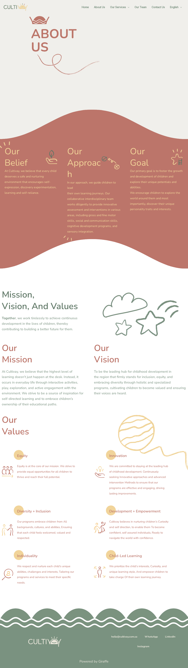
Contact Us (158, 7)
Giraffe (103, 661)
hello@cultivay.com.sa (124, 636)
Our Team (141, 7)
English (174, 7)
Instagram (143, 646)
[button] (127, 7)
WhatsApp (151, 636)
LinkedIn (170, 636)
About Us (99, 7)
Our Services (118, 7)
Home (85, 7)
